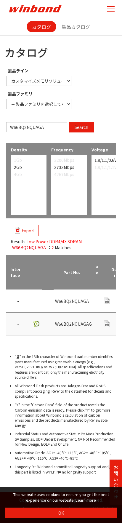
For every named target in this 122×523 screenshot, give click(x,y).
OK (61, 513)
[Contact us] (107, 323)
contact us (107, 301)
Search (81, 127)
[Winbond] (35, 8)
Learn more (86, 500)
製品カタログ (76, 26)
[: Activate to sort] (36, 272)
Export (28, 230)
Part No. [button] (71, 272)
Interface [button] (15, 272)
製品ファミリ (20, 94)
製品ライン (18, 70)
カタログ (41, 26)
